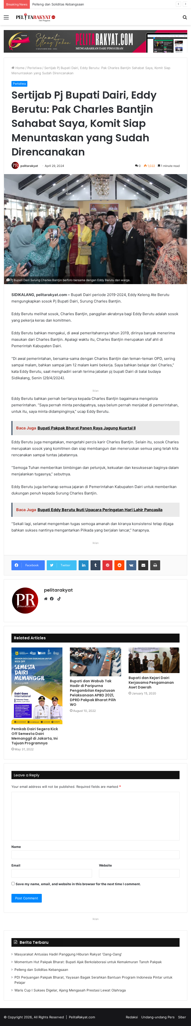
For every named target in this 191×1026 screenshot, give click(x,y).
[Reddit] (119, 565)
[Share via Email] (143, 565)
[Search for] (184, 19)
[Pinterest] (107, 565)
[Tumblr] (95, 565)
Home (19, 68)
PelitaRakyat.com (82, 1017)
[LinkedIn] (84, 565)
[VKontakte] (131, 565)
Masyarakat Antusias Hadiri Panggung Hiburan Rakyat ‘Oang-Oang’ (68, 954)
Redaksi (132, 1017)
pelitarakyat (29, 166)
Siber (182, 1017)
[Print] (155, 565)
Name (16, 847)
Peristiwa (34, 68)
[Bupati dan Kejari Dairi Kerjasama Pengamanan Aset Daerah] (154, 660)
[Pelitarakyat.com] (38, 17)
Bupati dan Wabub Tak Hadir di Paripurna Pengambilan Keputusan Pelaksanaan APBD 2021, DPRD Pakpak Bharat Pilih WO (93, 693)
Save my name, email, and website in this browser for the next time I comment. (78, 884)
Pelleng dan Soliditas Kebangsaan (41, 970)
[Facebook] (53, 599)
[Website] (47, 599)
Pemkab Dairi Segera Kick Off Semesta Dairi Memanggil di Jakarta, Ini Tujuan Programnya (34, 736)
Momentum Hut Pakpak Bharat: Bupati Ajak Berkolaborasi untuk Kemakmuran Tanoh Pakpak (88, 962)
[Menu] (6, 19)
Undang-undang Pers (158, 1017)
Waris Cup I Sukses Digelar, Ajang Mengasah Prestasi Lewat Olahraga (70, 990)
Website (105, 865)
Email (15, 865)
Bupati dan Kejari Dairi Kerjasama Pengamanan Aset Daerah (151, 682)
